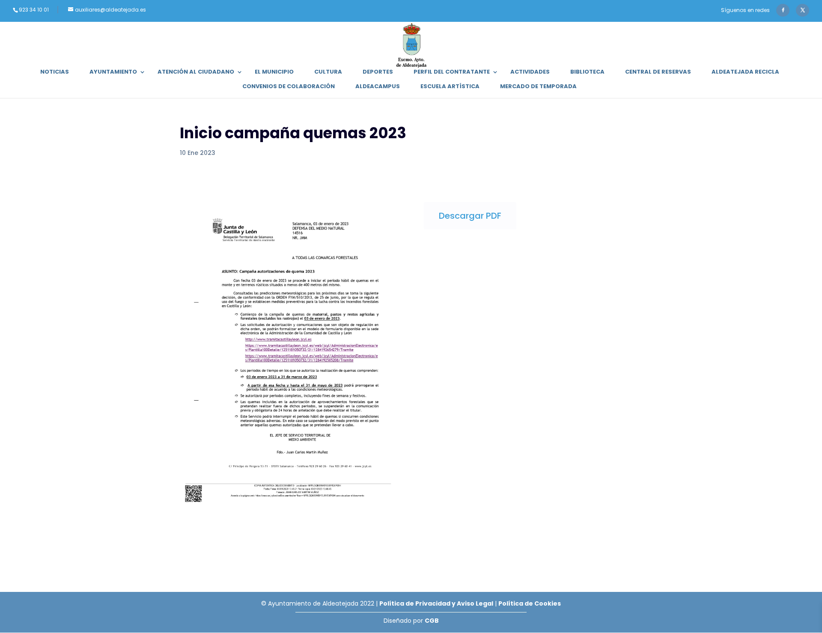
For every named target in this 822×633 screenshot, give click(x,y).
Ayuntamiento (113, 72)
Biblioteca (587, 72)
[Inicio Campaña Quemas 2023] (289, 511)
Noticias (54, 72)
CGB (432, 620)
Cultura (328, 72)
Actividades (530, 72)
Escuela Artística (450, 86)
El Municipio (274, 72)
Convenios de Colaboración (288, 86)
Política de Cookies (529, 603)
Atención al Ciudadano (196, 72)
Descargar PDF (470, 216)
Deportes (378, 72)
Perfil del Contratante (452, 72)
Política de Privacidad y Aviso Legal (436, 603)
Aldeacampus (377, 86)
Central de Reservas (658, 72)
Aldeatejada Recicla (745, 72)
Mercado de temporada (538, 86)
